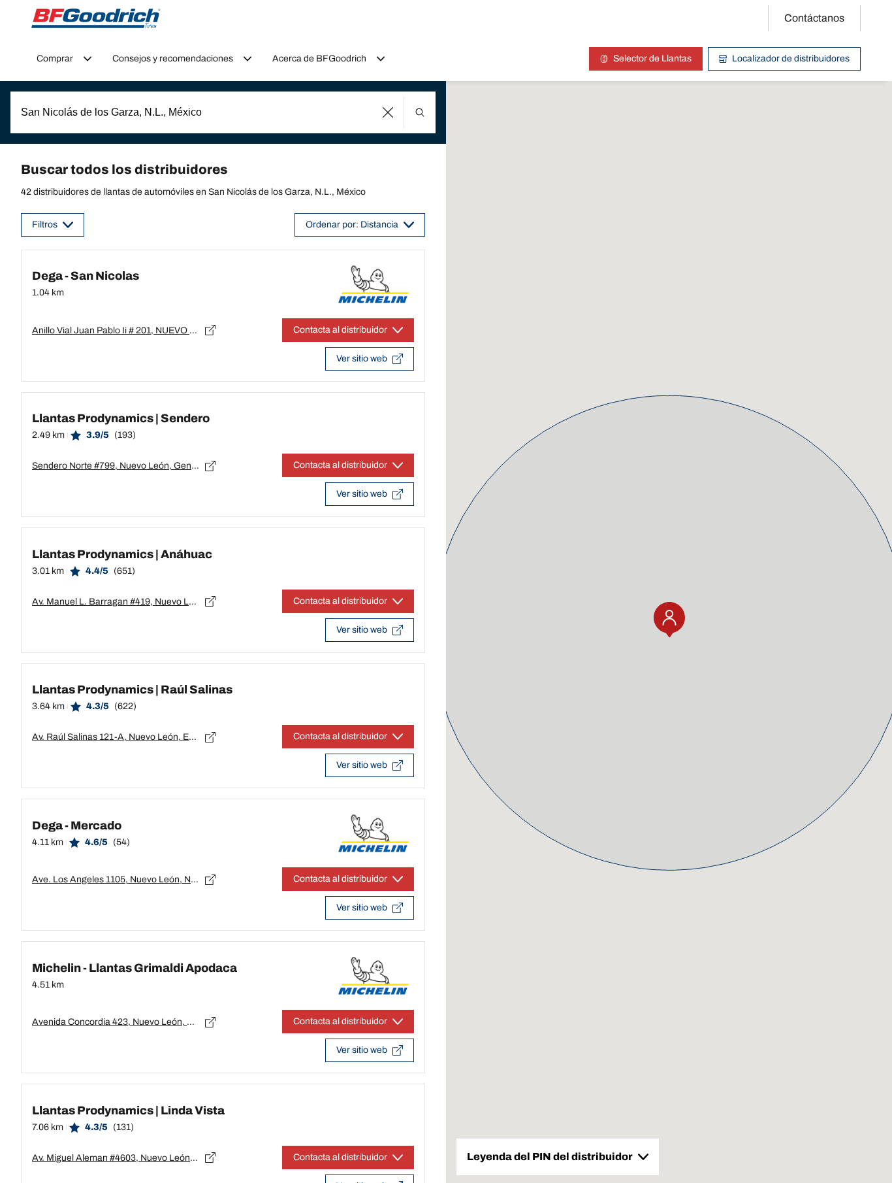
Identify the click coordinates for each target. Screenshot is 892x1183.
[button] (388, 112)
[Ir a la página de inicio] (96, 18)
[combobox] (223, 112)
